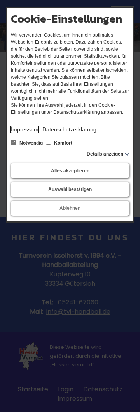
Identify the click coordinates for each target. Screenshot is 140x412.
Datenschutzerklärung (69, 129)
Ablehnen (70, 208)
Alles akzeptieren (70, 170)
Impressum (24, 129)
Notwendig (31, 143)
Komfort (62, 143)
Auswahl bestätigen (70, 189)
